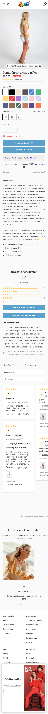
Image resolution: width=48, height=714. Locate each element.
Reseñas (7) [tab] (9, 365)
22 (12, 117)
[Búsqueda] (8, 4)
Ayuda (5, 620)
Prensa (29, 642)
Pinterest (43, 535)
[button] (8, 79)
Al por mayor (31, 629)
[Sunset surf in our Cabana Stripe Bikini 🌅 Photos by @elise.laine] (18, 561)
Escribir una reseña (24, 308)
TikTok (35, 535)
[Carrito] (44, 4)
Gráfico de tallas (38, 111)
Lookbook (30, 633)
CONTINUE (13, 695)
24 (19, 117)
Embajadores (31, 638)
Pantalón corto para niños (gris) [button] (14, 484)
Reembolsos (31, 658)
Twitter (30, 538)
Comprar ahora (24, 150)
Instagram (28, 535)
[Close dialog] (44, 666)
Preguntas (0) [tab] (31, 365)
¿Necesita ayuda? (38, 172)
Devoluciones (8, 625)
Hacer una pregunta (24, 315)
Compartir (7, 172)
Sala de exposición (34, 620)
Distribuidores (32, 625)
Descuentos (8, 629)
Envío (28, 653)
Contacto (6, 633)
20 (6, 117)
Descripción (8, 181)
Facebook (19, 538)
